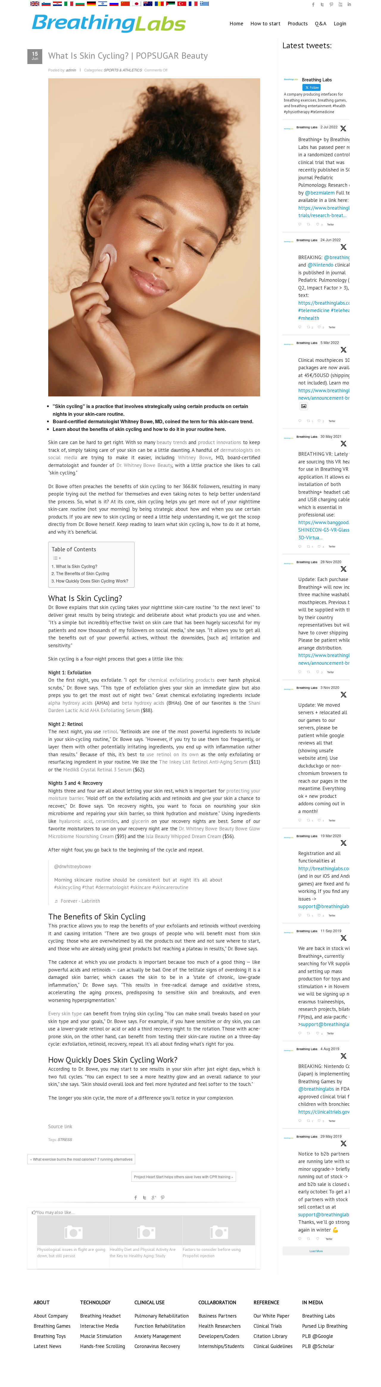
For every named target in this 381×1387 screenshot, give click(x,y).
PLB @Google (317, 1336)
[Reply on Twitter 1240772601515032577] (301, 916)
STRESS (65, 1139)
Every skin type (65, 1013)
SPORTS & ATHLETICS (123, 69)
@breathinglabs (342, 257)
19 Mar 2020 (331, 835)
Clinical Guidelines (273, 1346)
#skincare (140, 887)
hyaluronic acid (75, 821)
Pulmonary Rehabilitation (162, 1316)
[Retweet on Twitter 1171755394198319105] (310, 1033)
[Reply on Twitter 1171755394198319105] (301, 1033)
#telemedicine (314, 310)
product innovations (219, 442)
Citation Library (270, 1336)
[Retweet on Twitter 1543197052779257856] (310, 225)
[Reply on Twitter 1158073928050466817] (301, 1121)
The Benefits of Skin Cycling (82, 573)
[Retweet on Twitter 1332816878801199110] (310, 672)
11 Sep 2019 (331, 930)
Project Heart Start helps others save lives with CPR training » (183, 1176)
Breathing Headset (100, 1316)
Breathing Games (52, 1326)
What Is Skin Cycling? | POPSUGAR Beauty (128, 55)
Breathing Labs (306, 127)
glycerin (140, 821)
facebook (135, 1197)
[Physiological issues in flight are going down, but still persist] (73, 1232)
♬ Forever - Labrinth (77, 901)
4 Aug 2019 (330, 1048)
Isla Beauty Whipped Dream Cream (183, 836)
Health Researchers (220, 1326)
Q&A (321, 23)
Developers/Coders (219, 1336)
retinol (110, 731)
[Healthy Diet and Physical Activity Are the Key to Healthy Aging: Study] (146, 1232)
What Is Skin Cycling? (76, 566)
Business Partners (218, 1316)
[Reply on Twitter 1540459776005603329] (301, 327)
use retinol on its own (173, 754)
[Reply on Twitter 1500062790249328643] (301, 421)
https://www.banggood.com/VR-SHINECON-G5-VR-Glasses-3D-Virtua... (333, 530)
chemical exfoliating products (181, 680)
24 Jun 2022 (331, 239)
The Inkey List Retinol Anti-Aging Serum (203, 762)
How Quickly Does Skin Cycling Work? (92, 580)
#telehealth (344, 310)
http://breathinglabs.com (325, 868)
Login (340, 23)
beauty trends (172, 442)
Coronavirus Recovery (157, 1346)
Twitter (144, 1197)
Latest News (47, 1346)
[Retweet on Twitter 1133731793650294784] (310, 1239)
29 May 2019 (331, 1136)
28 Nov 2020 (331, 561)
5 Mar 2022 (330, 342)
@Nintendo (320, 264)
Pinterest (162, 1197)
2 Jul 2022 (329, 126)
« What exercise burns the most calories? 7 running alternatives (81, 1159)
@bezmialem (320, 192)
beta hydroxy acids (143, 703)
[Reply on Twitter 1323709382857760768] (301, 820)
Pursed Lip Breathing (324, 1326)
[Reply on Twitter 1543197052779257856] (301, 225)
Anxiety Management (158, 1336)
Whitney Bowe (194, 457)
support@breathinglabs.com (329, 906)
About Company (51, 1316)
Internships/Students (221, 1346)
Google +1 (153, 1197)
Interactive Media (99, 1326)
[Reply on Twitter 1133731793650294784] (301, 1239)
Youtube (340, 4)
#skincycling (67, 887)
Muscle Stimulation (101, 1336)
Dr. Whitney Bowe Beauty (144, 465)
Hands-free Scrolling (102, 1346)
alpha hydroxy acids (70, 703)
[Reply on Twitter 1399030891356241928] (301, 546)
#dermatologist (112, 887)
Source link (60, 1126)
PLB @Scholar (318, 1346)
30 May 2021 (331, 436)
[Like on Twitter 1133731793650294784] (319, 1239)
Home (236, 23)
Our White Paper (271, 1316)
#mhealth (308, 318)
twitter (322, 4)
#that (88, 887)
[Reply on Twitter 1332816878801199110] (301, 672)
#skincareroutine (170, 887)
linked (349, 4)
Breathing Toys (50, 1336)
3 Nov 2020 (330, 687)
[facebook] (313, 4)
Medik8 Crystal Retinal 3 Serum (97, 769)
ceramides (107, 821)
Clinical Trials (268, 1326)
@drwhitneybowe (72, 866)
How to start (265, 23)
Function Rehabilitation (160, 1326)
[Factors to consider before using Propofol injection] (219, 1232)
